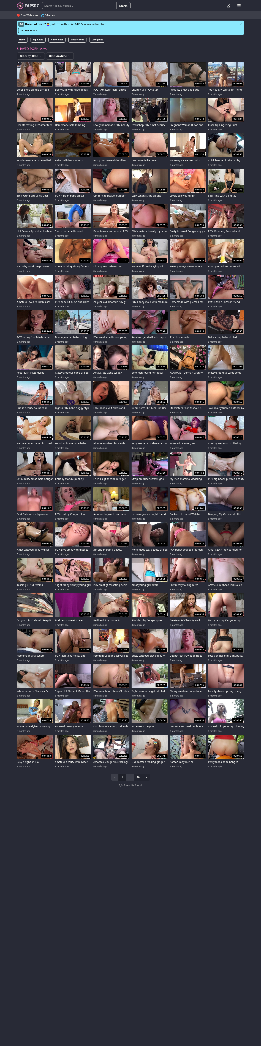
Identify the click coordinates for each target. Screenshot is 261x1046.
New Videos (57, 39)
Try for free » (29, 30)
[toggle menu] (221, 5)
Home (22, 39)
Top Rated (38, 39)
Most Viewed (77, 39)
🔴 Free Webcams (27, 15)
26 (138, 777)
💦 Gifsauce (48, 15)
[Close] (240, 24)
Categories (97, 39)
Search (123, 5)
